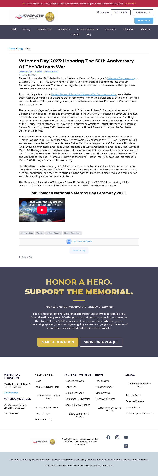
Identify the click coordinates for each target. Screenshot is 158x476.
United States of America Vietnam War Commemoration (84, 94)
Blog (20, 48)
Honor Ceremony (72, 233)
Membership (143, 12)
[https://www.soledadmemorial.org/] (33, 16)
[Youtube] (126, 437)
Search (105, 12)
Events (38, 71)
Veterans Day (25, 71)
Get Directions (11, 392)
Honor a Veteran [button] (86, 29)
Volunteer (120, 12)
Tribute (40, 233)
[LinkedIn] (126, 446)
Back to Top (79, 250)
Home (12, 48)
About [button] (144, 29)
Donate (145, 20)
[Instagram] (117, 437)
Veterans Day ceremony (121, 78)
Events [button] (109, 29)
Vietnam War (51, 71)
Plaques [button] (63, 29)
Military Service (54, 233)
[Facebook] (108, 437)
